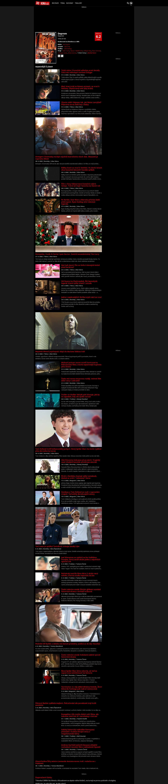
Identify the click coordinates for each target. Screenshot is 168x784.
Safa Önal (67, 46)
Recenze (55, 3)
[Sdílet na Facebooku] (59, 56)
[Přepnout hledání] (128, 3)
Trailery (78, 3)
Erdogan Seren (62, 53)
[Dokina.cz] (42, 3)
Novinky (69, 3)
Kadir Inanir (66, 51)
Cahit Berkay (68, 48)
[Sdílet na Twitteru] (62, 56)
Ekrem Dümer (72, 53)
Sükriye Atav (87, 51)
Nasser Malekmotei (76, 51)
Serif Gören (66, 44)
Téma (62, 3)
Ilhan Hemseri (96, 51)
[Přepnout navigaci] (131, 3)
